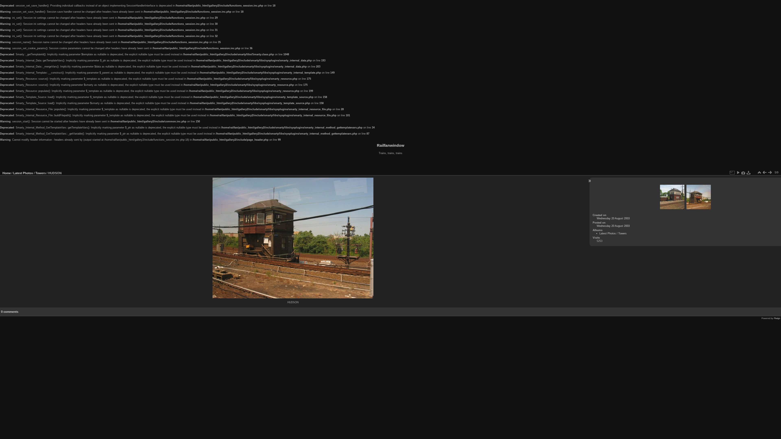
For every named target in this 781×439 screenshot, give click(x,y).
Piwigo (777, 318)
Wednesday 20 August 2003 (613, 218)
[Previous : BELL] (764, 172)
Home (6, 173)
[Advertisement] (390, 163)
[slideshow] (738, 172)
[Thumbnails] (759, 172)
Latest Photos (23, 173)
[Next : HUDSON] (769, 172)
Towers (40, 173)
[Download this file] (748, 172)
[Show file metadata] (743, 172)
